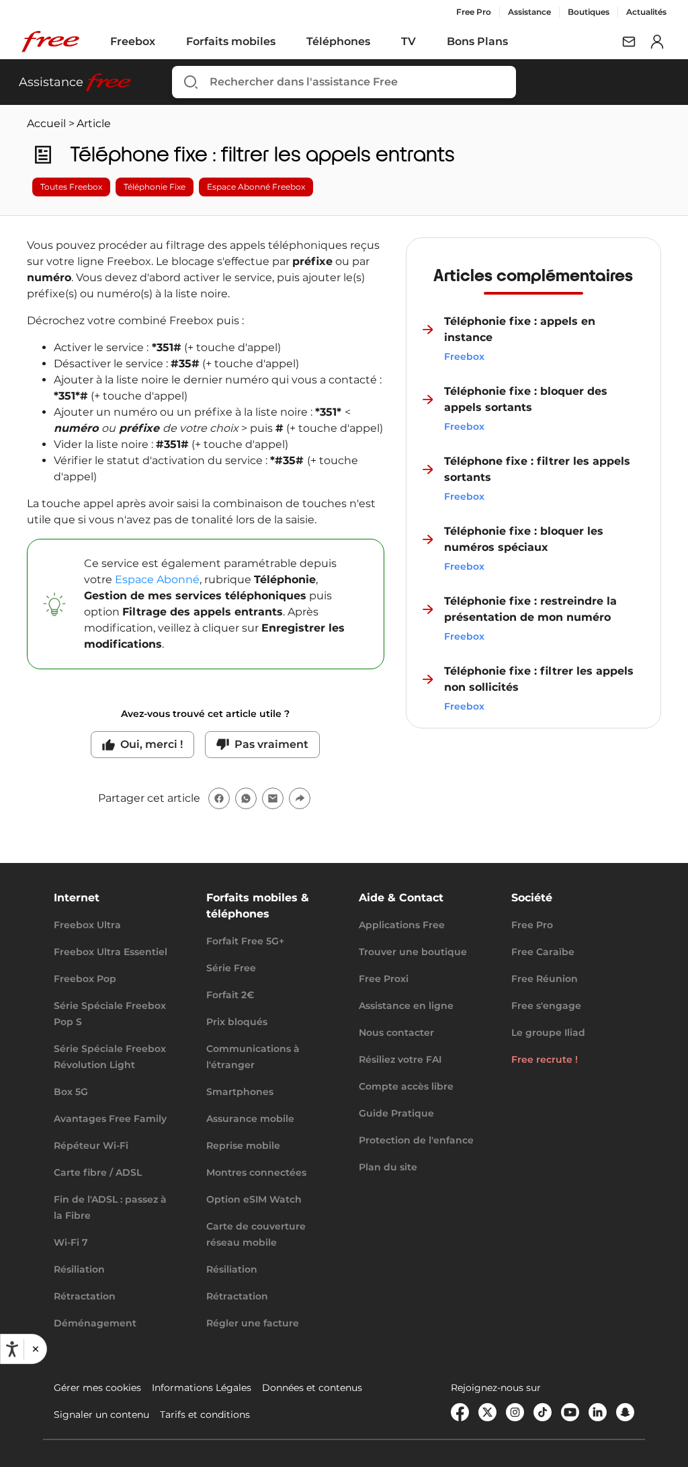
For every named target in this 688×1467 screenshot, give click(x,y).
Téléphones (338, 41)
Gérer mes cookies (97, 1388)
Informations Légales (201, 1388)
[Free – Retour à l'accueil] (50, 42)
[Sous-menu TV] (425, 42)
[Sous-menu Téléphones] (379, 42)
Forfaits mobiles (230, 41)
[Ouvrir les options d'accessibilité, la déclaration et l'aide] (12, 1349)
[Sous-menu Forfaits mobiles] (285, 42)
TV (408, 41)
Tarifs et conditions (205, 1414)
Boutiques (588, 12)
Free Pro (473, 12)
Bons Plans (477, 41)
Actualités (646, 12)
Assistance (529, 12)
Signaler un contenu (101, 1414)
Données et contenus (312, 1388)
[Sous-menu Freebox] (164, 42)
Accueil (46, 123)
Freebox (132, 41)
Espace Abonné (157, 579)
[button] (35, 1349)
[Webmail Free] (629, 41)
